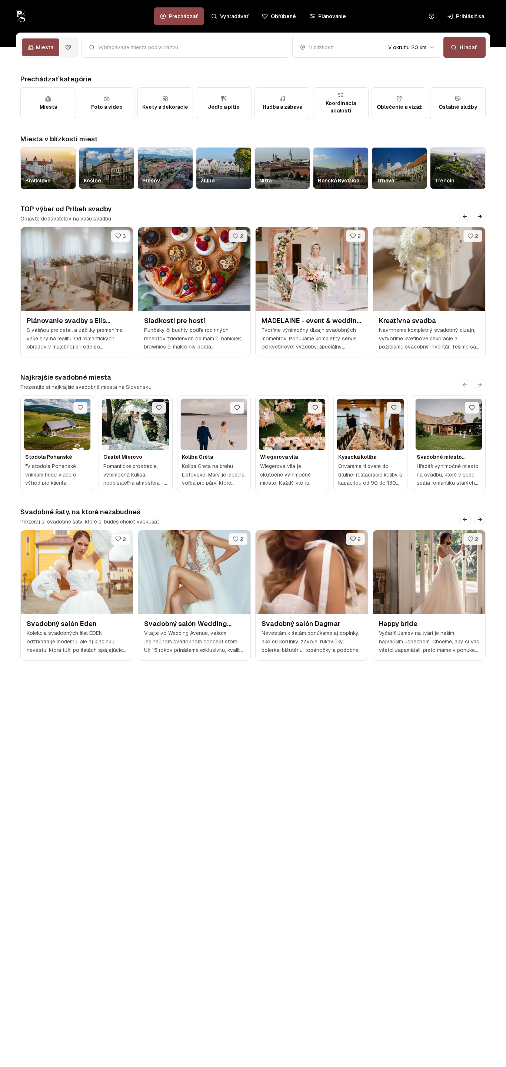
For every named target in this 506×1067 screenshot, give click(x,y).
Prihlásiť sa (470, 16)
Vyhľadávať (234, 16)
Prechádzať (183, 16)
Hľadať (468, 47)
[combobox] (410, 47)
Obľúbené (283, 16)
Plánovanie (332, 16)
